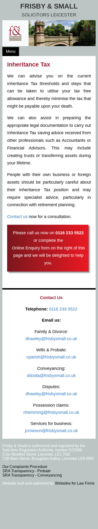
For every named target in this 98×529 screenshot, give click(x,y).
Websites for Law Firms (74, 483)
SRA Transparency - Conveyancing (32, 475)
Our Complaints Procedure (24, 467)
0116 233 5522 (69, 232)
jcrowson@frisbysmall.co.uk (51, 430)
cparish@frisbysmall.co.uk (51, 357)
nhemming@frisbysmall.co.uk (51, 412)
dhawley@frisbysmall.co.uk (51, 338)
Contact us (17, 216)
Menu (10, 51)
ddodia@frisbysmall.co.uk (51, 375)
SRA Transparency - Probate (26, 471)
